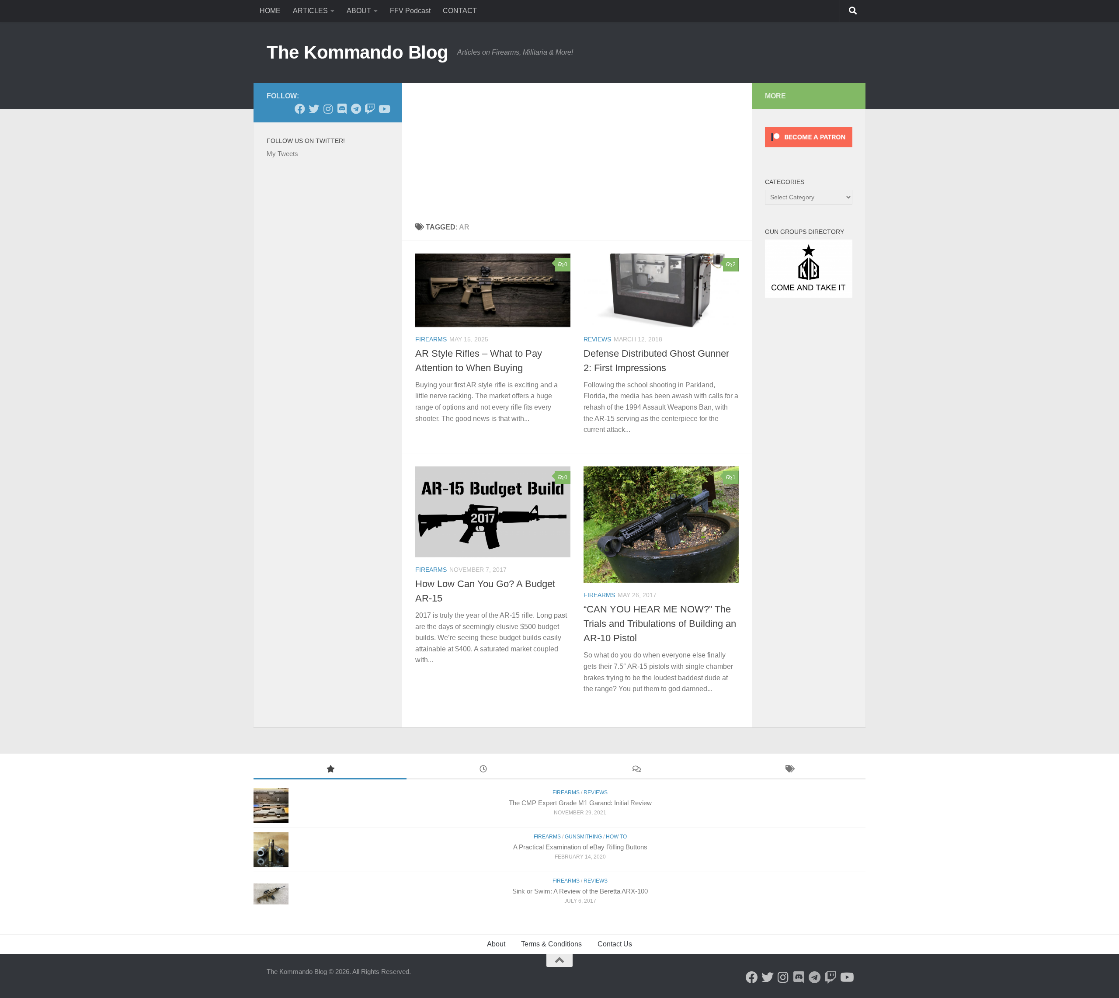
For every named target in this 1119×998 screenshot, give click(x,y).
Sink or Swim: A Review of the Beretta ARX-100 (580, 891)
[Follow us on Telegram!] (356, 109)
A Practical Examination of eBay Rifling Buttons (580, 847)
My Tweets (282, 153)
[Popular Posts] (330, 770)
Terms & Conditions (551, 944)
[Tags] (788, 770)
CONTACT (460, 10)
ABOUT (359, 10)
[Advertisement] (577, 148)
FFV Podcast (410, 10)
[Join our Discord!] (342, 109)
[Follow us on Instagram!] (328, 109)
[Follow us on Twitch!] (370, 109)
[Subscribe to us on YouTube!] (384, 109)
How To (616, 837)
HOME (270, 10)
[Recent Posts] (483, 770)
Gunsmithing (583, 837)
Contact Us (615, 944)
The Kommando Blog (357, 52)
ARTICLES (310, 10)
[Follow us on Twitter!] (314, 109)
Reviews (597, 339)
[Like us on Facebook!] (300, 109)
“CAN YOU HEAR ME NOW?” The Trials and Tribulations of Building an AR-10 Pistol (660, 623)
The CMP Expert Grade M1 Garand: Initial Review (580, 803)
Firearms (431, 339)
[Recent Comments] (636, 770)
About (496, 944)
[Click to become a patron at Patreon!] (808, 149)
